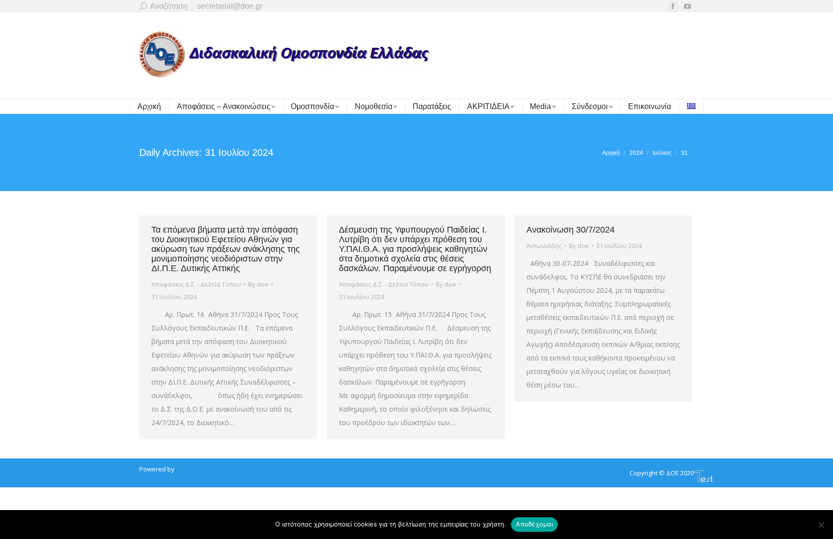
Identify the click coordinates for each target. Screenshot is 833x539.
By (258, 284)
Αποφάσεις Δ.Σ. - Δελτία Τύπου (196, 284)
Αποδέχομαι (534, 524)
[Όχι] (821, 524)
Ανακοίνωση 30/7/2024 (570, 230)
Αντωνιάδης (544, 245)
